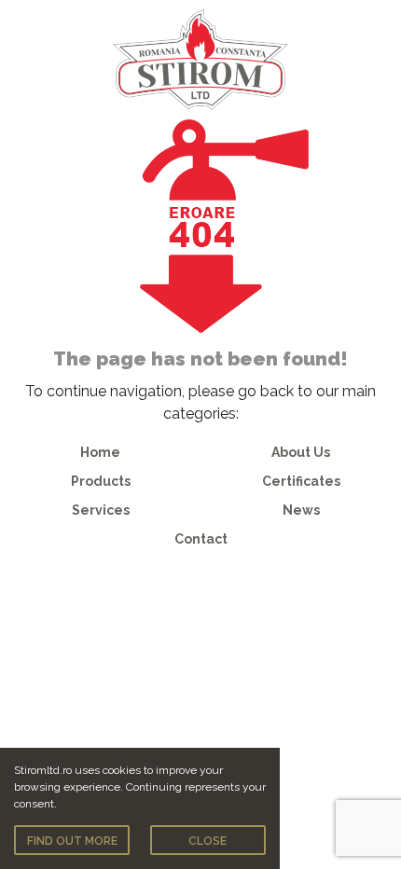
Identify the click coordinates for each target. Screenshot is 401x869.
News (301, 510)
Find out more (72, 841)
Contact (201, 538)
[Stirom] (200, 58)
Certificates (301, 481)
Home (100, 452)
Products (101, 481)
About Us (300, 452)
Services (101, 510)
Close (207, 841)
